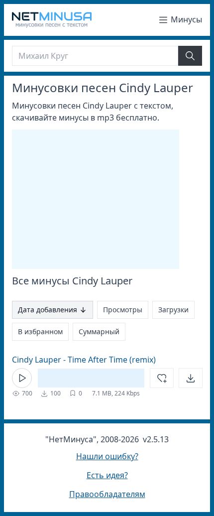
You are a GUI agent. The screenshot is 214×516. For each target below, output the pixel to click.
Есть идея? (107, 475)
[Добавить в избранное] (161, 378)
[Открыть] (190, 378)
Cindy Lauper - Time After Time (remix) (84, 360)
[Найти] (190, 56)
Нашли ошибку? (107, 456)
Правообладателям (107, 494)
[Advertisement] (95, 199)
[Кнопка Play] (22, 378)
